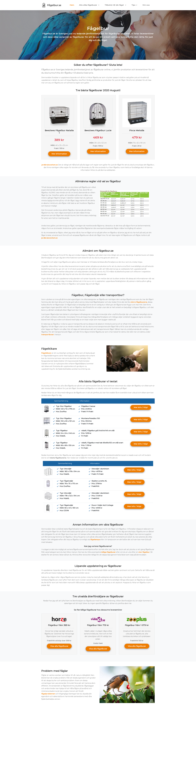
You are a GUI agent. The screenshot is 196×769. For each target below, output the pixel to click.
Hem (72, 5)
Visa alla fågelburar (59, 646)
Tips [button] (133, 5)
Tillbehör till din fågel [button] (114, 5)
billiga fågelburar (108, 552)
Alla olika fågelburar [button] (88, 5)
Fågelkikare (46, 353)
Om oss (146, 5)
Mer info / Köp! (141, 407)
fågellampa (95, 540)
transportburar (47, 335)
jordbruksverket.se (50, 165)
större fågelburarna (138, 302)
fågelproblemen (48, 694)
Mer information (59, 154)
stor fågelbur (144, 552)
